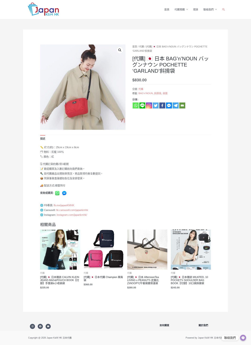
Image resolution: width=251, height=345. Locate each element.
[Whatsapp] (136, 105)
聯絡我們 (208, 9)
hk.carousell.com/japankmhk (72, 210)
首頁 (166, 9)
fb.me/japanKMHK (64, 205)
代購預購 (180, 9)
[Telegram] (176, 105)
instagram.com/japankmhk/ (72, 214)
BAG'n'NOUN (145, 93)
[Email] (182, 105)
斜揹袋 (157, 93)
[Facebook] (162, 105)
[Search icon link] (223, 9)
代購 (141, 46)
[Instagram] (149, 105)
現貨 (195, 9)
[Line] (142, 105)
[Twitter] (156, 105)
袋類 (165, 93)
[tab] (42, 138)
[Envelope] (48, 326)
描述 (42, 138)
